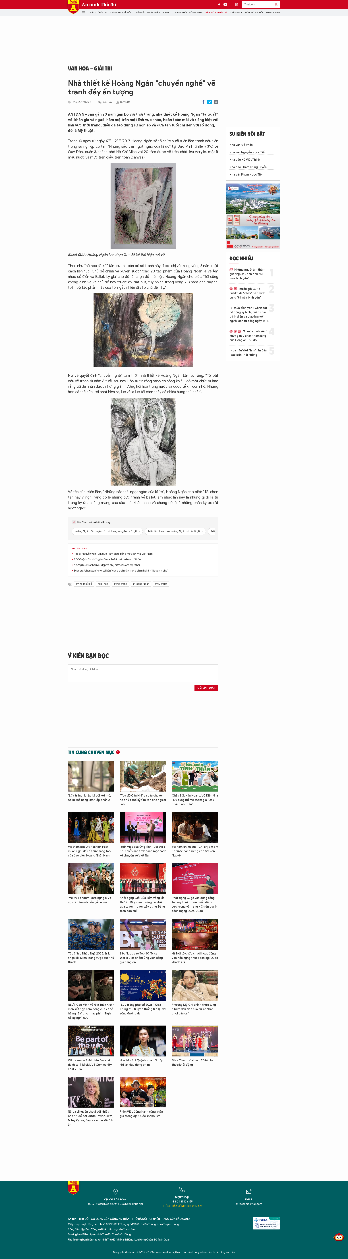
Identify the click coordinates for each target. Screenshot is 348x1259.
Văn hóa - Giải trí (216, 12)
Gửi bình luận (206, 687)
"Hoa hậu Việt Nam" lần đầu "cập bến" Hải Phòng (248, 353)
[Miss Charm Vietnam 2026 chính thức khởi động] (195, 1040)
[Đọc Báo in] (238, 4)
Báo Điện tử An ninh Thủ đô (73, 7)
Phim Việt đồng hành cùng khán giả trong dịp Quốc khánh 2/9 (141, 1114)
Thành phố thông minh (187, 12)
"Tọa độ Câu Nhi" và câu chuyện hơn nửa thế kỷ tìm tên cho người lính (143, 800)
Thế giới (139, 12)
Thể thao (236, 12)
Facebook (203, 102)
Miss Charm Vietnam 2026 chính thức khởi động (194, 1063)
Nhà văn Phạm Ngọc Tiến (246, 174)
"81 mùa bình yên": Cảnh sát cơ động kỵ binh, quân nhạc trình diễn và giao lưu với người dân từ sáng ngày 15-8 (248, 314)
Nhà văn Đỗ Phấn (241, 145)
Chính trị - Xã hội (120, 12)
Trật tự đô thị (97, 12)
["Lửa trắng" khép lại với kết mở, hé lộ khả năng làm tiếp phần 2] (91, 776)
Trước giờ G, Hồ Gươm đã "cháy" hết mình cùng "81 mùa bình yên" (247, 293)
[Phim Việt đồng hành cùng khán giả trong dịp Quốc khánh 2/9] (143, 1092)
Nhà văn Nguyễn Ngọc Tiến (247, 152)
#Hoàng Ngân (141, 583)
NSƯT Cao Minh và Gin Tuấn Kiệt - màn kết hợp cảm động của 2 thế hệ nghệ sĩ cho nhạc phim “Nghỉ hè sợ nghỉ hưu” (91, 1011)
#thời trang (120, 583)
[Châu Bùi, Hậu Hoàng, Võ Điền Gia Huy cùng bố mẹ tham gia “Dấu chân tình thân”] (195, 776)
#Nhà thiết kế (84, 583)
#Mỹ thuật (161, 583)
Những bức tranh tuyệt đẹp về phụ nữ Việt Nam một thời (107, 565)
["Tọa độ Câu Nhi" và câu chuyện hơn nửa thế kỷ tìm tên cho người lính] (143, 776)
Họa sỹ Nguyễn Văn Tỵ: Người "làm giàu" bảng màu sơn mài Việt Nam (113, 553)
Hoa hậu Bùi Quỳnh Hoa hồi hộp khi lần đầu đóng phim (141, 1063)
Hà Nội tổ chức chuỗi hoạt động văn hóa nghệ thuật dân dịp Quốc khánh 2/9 (195, 958)
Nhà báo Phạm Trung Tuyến (248, 167)
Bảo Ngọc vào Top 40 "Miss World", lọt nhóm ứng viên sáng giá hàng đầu (141, 958)
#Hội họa (103, 583)
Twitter (209, 102)
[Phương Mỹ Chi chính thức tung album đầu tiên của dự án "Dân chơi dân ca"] (195, 985)
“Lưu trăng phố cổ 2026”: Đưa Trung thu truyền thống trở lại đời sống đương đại (143, 1009)
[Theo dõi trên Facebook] (220, 4)
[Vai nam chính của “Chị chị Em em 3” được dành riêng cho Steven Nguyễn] (195, 827)
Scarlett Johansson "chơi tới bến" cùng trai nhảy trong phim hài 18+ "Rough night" (121, 570)
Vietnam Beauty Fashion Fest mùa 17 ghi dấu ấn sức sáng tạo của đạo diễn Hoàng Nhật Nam (89, 851)
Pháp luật (153, 12)
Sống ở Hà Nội (254, 12)
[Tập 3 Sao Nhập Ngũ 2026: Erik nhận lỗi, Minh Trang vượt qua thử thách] (91, 934)
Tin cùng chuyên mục (91, 752)
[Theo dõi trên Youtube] (225, 4)
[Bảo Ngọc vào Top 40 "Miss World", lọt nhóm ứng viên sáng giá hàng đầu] (143, 934)
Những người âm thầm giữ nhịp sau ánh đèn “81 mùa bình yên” (247, 274)
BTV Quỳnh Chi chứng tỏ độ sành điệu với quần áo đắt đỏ (107, 559)
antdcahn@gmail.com (249, 1204)
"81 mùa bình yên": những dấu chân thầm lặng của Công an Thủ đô (248, 336)
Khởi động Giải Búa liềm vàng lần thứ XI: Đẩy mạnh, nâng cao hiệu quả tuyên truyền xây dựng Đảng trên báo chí (142, 904)
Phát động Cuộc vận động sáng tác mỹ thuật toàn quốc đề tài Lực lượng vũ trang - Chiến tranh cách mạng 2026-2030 (194, 904)
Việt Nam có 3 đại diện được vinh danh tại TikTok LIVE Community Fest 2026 (90, 1065)
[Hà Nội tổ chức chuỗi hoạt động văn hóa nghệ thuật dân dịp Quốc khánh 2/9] (195, 934)
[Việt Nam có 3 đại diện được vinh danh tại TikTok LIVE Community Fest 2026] (91, 1040)
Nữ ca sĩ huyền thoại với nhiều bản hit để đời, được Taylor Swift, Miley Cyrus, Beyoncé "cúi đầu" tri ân (91, 1118)
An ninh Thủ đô (99, 4)
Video (166, 12)
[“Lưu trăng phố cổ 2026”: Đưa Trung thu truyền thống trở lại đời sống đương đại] (143, 985)
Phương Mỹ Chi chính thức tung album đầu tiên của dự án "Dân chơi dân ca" (194, 1009)
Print (216, 102)
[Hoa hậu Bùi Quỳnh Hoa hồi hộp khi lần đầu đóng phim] (143, 1040)
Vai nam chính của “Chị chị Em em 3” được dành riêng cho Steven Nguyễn (195, 851)
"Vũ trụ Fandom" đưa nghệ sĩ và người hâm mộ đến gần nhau (89, 900)
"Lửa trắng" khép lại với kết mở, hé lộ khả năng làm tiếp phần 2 (89, 798)
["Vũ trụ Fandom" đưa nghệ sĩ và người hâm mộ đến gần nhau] (91, 878)
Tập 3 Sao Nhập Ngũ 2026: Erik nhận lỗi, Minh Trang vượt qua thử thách (91, 958)
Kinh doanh (273, 12)
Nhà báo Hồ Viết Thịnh (244, 160)
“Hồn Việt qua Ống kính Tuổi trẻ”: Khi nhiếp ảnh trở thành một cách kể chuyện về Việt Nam (143, 851)
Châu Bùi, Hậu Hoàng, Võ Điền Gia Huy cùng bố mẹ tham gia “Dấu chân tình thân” (195, 800)
